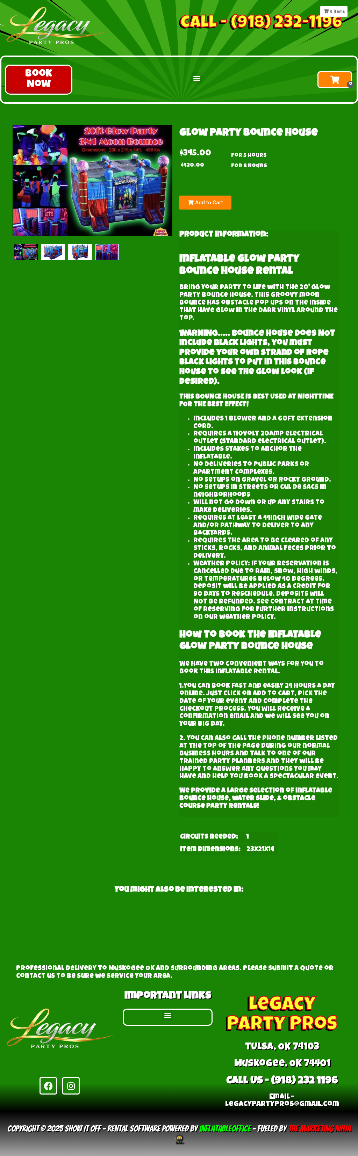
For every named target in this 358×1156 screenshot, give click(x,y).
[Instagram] (71, 1086)
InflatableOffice (225, 1128)
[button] (38, 80)
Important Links (167, 996)
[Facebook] (48, 1086)
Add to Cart (208, 202)
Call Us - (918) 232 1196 (282, 1081)
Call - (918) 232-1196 (261, 23)
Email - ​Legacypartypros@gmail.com (282, 1100)
